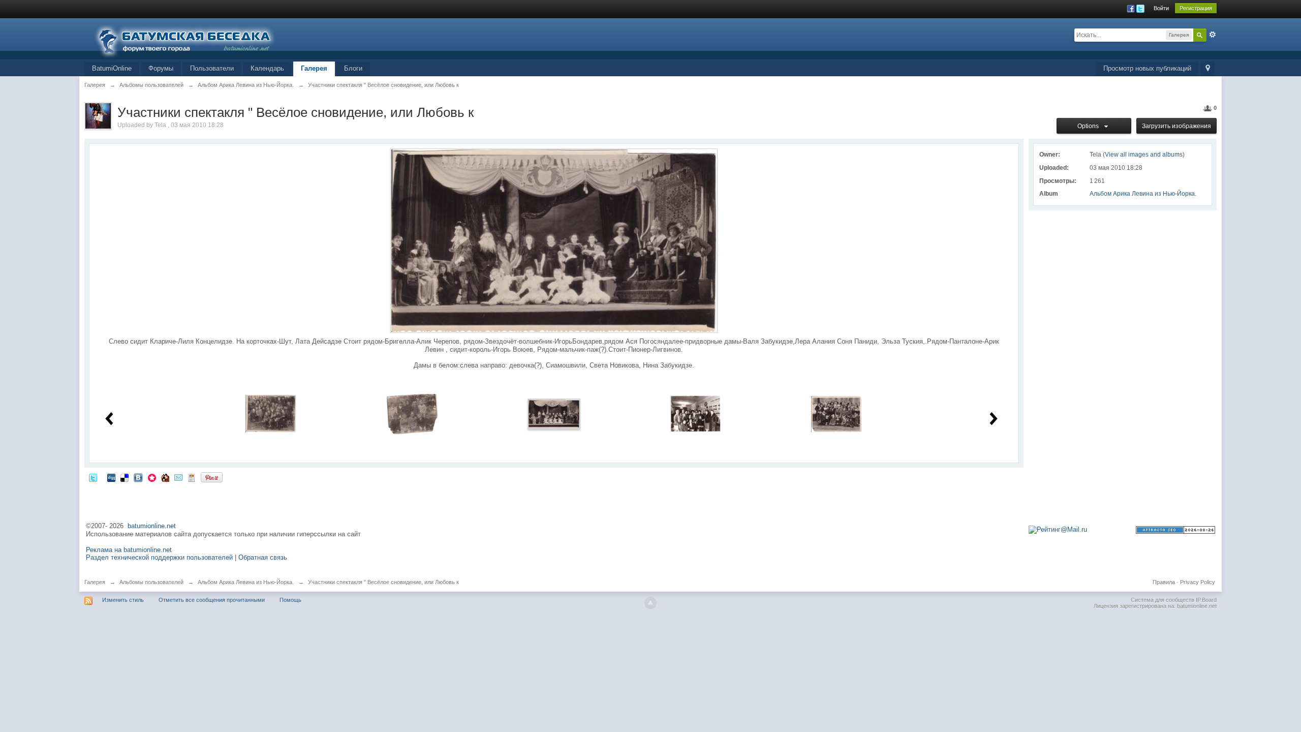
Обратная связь (262, 557)
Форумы (160, 68)
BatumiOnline (112, 68)
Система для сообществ (1162, 600)
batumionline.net (152, 526)
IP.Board (1206, 600)
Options (1089, 126)
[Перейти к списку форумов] (191, 38)
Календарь (267, 68)
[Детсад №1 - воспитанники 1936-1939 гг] (270, 413)
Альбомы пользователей (151, 582)
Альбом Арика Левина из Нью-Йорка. (1143, 193)
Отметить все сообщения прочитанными (212, 600)
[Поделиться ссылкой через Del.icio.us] (124, 477)
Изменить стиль (123, 600)
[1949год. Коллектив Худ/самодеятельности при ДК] (836, 413)
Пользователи (212, 68)
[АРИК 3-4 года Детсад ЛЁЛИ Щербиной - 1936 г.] (412, 413)
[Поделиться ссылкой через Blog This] (192, 477)
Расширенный (1213, 34)
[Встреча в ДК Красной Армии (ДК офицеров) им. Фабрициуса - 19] (695, 413)
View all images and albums (1144, 154)
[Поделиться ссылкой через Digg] (111, 477)
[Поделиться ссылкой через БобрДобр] (165, 477)
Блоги (353, 68)
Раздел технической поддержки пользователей (159, 557)
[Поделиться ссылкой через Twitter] (93, 477)
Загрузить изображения (1176, 126)
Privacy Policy (1197, 582)
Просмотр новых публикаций (1147, 68)
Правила (1164, 582)
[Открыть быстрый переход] (1207, 69)
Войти (1161, 8)
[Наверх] (650, 603)
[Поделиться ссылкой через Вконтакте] (138, 477)
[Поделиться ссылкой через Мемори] (152, 477)
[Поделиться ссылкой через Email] (178, 477)
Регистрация (1196, 8)
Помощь (290, 600)
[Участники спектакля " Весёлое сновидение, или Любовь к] (554, 413)
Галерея (314, 68)
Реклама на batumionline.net (129, 550)
